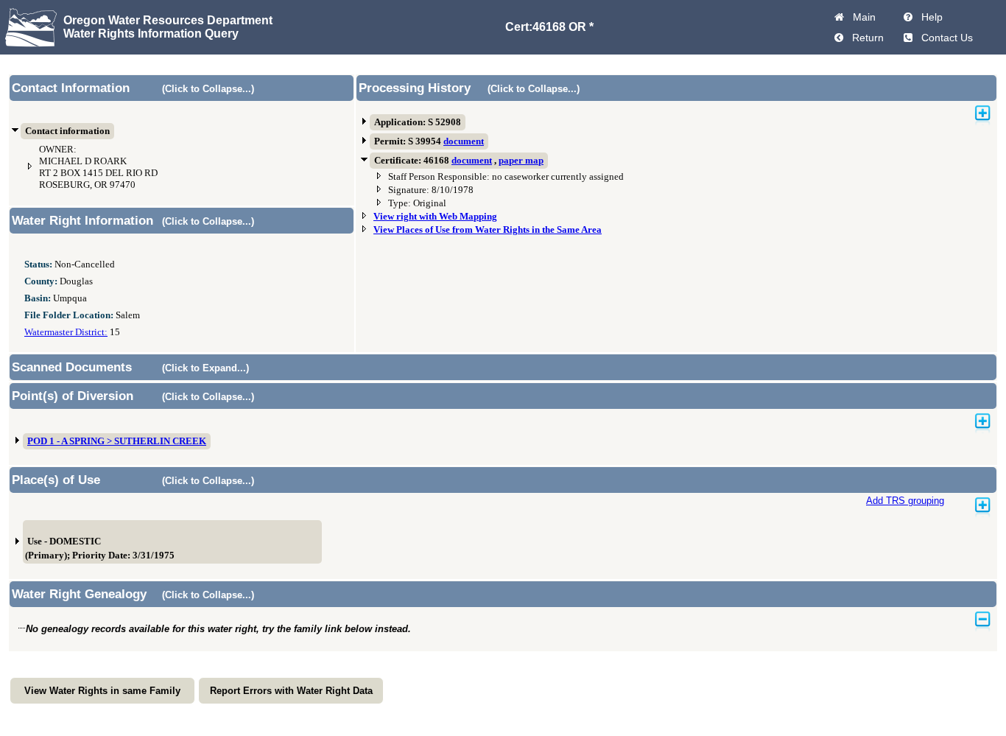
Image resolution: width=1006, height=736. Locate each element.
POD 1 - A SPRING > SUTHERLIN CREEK (116, 441)
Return (865, 37)
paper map (521, 160)
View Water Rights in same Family (102, 690)
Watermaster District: (66, 332)
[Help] (908, 17)
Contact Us (944, 37)
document (463, 141)
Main (861, 17)
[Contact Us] (908, 37)
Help (929, 17)
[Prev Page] (838, 37)
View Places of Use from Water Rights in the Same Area (487, 230)
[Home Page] (839, 17)
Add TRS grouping (905, 500)
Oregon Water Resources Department (167, 20)
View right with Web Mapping (435, 216)
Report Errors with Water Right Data (291, 690)
